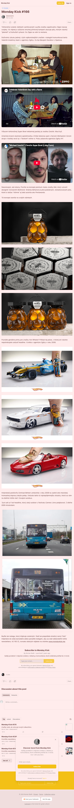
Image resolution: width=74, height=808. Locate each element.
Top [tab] (4, 719)
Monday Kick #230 (9, 737)
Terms (41, 794)
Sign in (68, 3)
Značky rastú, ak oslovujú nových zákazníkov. (17, 727)
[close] (55, 739)
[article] (37, 728)
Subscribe (61, 3)
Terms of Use (46, 771)
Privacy (36, 794)
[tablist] (10, 695)
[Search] (70, 719)
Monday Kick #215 (9, 725)
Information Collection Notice (36, 773)
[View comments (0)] (10, 22)
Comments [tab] (6, 695)
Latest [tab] (9, 719)
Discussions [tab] (16, 719)
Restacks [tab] (14, 695)
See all (5, 760)
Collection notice (49, 794)
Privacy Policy (51, 773)
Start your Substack (32, 799)
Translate (6, 8)
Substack (27, 804)
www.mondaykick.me (57, 641)
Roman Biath (10, 16)
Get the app (46, 799)
